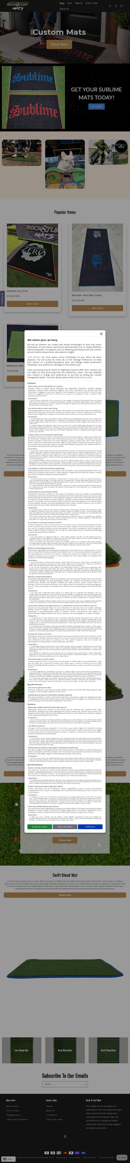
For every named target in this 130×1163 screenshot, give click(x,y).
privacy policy (86, 377)
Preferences (90, 827)
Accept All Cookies (39, 827)
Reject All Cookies (65, 827)
